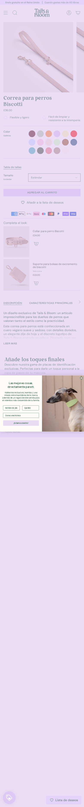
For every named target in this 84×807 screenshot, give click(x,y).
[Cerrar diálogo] (81, 378)
